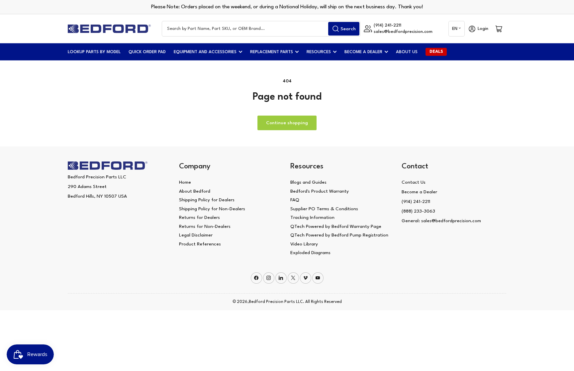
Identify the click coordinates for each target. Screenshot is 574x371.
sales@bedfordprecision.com (403, 32)
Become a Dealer (363, 52)
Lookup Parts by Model (94, 52)
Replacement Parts (271, 52)
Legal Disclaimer (196, 235)
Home (185, 182)
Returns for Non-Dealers (205, 226)
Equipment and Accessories (205, 52)
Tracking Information (312, 217)
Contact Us (414, 182)
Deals (436, 51)
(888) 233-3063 (418, 211)
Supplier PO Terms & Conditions (324, 209)
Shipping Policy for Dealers (207, 200)
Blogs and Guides (308, 182)
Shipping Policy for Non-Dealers (212, 209)
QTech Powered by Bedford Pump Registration (339, 235)
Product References (200, 244)
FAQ (294, 200)
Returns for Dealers (199, 217)
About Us (407, 52)
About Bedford (194, 191)
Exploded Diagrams (310, 252)
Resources (319, 52)
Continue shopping (287, 123)
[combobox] (261, 29)
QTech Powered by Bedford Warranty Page (335, 226)
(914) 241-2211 (416, 201)
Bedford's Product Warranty (319, 191)
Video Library (304, 244)
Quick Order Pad (147, 52)
